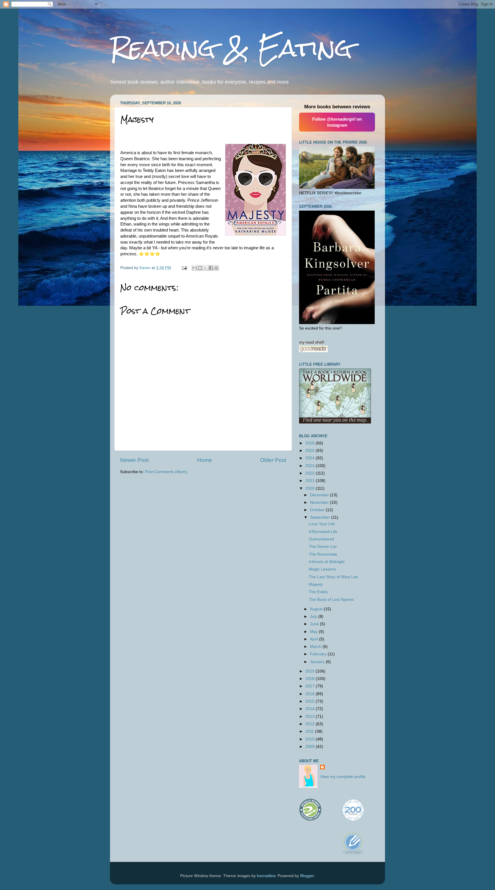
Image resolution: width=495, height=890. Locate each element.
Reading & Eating (231, 48)
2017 (310, 686)
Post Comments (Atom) (166, 472)
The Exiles (318, 592)
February (319, 654)
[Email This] (194, 268)
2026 (310, 443)
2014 (310, 709)
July (314, 616)
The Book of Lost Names (331, 599)
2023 (310, 466)
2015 (310, 701)
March (316, 646)
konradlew (266, 876)
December (320, 495)
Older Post (273, 460)
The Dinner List (323, 546)
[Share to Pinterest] (216, 268)
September (320, 517)
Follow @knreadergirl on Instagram (337, 122)
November (320, 502)
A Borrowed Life (323, 532)
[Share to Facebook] (211, 268)
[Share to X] (205, 268)
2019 (310, 671)
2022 (310, 473)
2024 (310, 458)
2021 (310, 481)
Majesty (316, 584)
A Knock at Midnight (327, 562)
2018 (310, 679)
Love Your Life (322, 524)
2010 (310, 739)
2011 (310, 731)
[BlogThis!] (200, 268)
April (314, 639)
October (318, 510)
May (314, 632)
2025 (310, 450)
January (318, 662)
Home (204, 460)
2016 (310, 694)
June (315, 624)
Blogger (307, 876)
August (317, 609)
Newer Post (134, 460)
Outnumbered (321, 539)
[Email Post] (184, 268)
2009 (310, 746)
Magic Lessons (322, 569)
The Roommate (323, 554)
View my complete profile (343, 777)
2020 (310, 488)
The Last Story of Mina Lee (333, 577)
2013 (310, 716)
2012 (310, 724)
